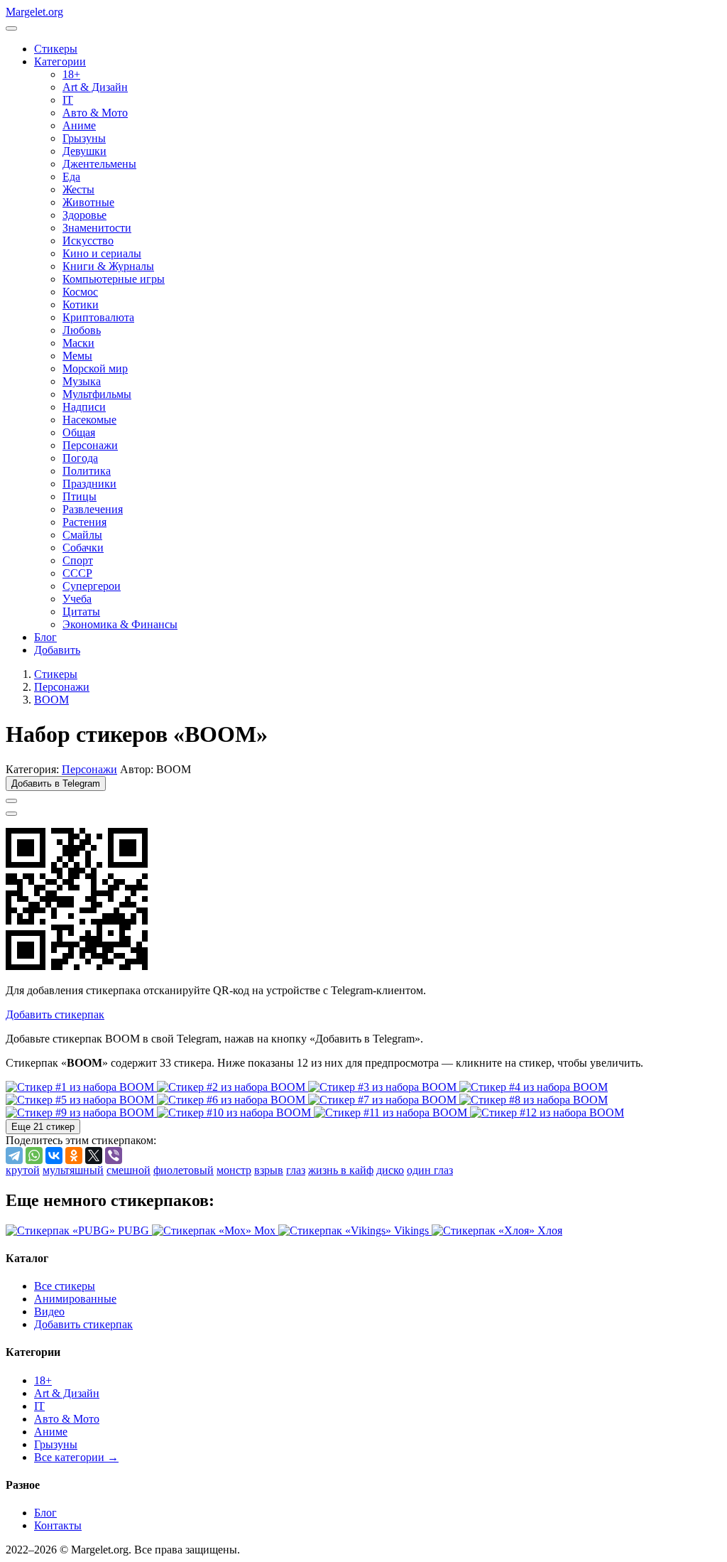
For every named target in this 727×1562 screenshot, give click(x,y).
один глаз (430, 1170)
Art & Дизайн (95, 87)
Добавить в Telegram (55, 783)
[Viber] (113, 1155)
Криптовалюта (98, 317)
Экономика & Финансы (119, 624)
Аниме (79, 125)
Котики (80, 304)
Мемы (77, 356)
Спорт (77, 560)
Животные (88, 202)
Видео (49, 1311)
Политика (86, 471)
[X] (93, 1155)
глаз (295, 1170)
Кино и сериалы (101, 253)
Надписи (84, 407)
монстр (234, 1170)
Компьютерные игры (113, 279)
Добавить (57, 650)
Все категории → (76, 1457)
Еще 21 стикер (43, 1126)
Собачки (83, 548)
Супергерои (91, 586)
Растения (84, 522)
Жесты (78, 189)
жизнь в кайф (340, 1170)
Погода (80, 458)
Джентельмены (99, 164)
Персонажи (90, 445)
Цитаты (81, 611)
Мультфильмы (96, 394)
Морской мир (95, 368)
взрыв (268, 1170)
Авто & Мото (95, 113)
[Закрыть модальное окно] (11, 814)
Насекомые (89, 420)
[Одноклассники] (73, 1155)
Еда (71, 177)
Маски (78, 343)
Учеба (77, 599)
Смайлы (82, 535)
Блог (45, 637)
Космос (80, 292)
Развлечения (92, 509)
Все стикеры (64, 1286)
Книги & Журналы (108, 266)
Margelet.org (34, 12)
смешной (128, 1170)
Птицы (79, 496)
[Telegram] (14, 1155)
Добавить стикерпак (83, 1324)
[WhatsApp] (34, 1155)
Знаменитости (96, 228)
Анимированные (75, 1299)
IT (67, 100)
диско (390, 1170)
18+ (71, 74)
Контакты (58, 1525)
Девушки (84, 151)
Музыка (81, 381)
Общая (78, 432)
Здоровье (84, 215)
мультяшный (73, 1170)
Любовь (81, 330)
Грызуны (84, 138)
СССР (77, 573)
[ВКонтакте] (53, 1155)
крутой (23, 1170)
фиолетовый (183, 1170)
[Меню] (11, 28)
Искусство (88, 241)
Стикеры (55, 49)
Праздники (89, 484)
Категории (60, 61)
